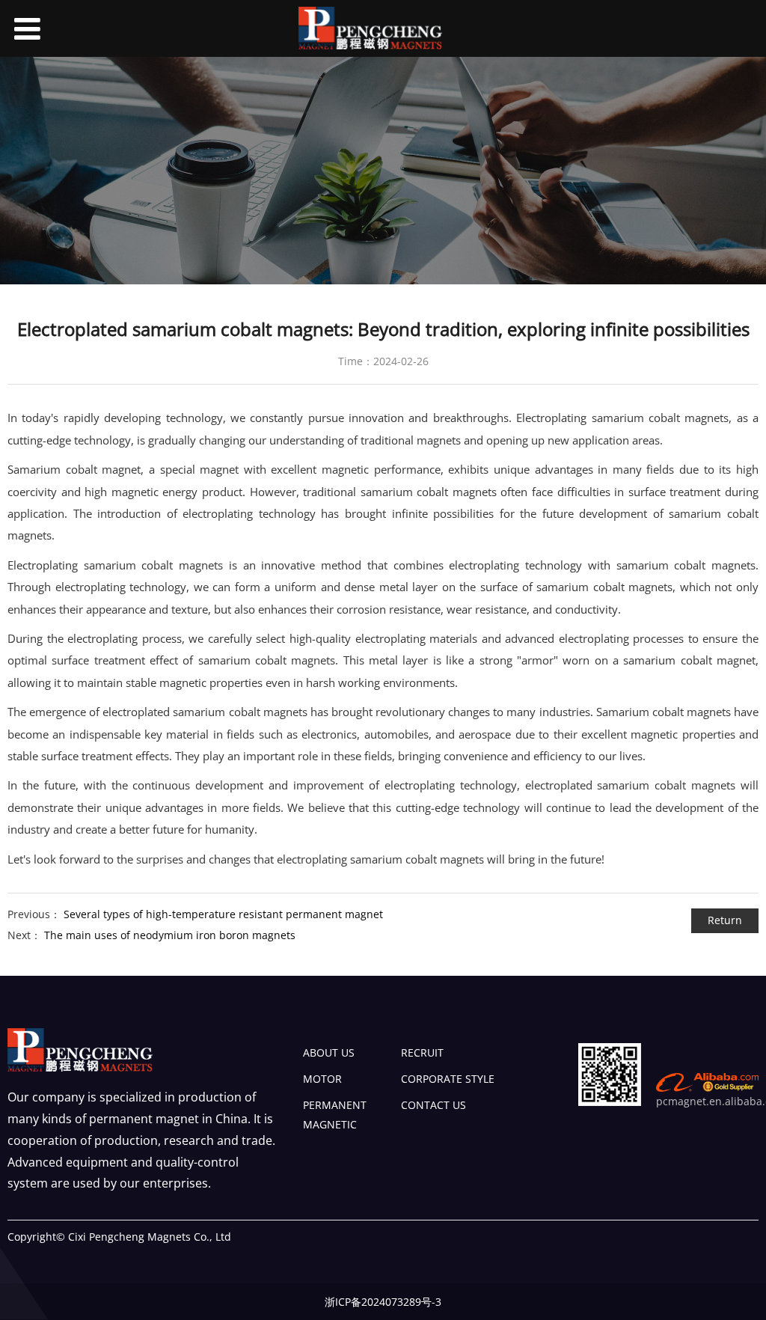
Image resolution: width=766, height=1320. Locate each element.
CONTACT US (433, 1105)
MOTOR (322, 1079)
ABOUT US (329, 1052)
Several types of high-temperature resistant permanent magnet (223, 914)
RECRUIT (422, 1052)
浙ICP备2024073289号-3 (383, 1302)
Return (725, 920)
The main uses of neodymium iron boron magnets (169, 935)
